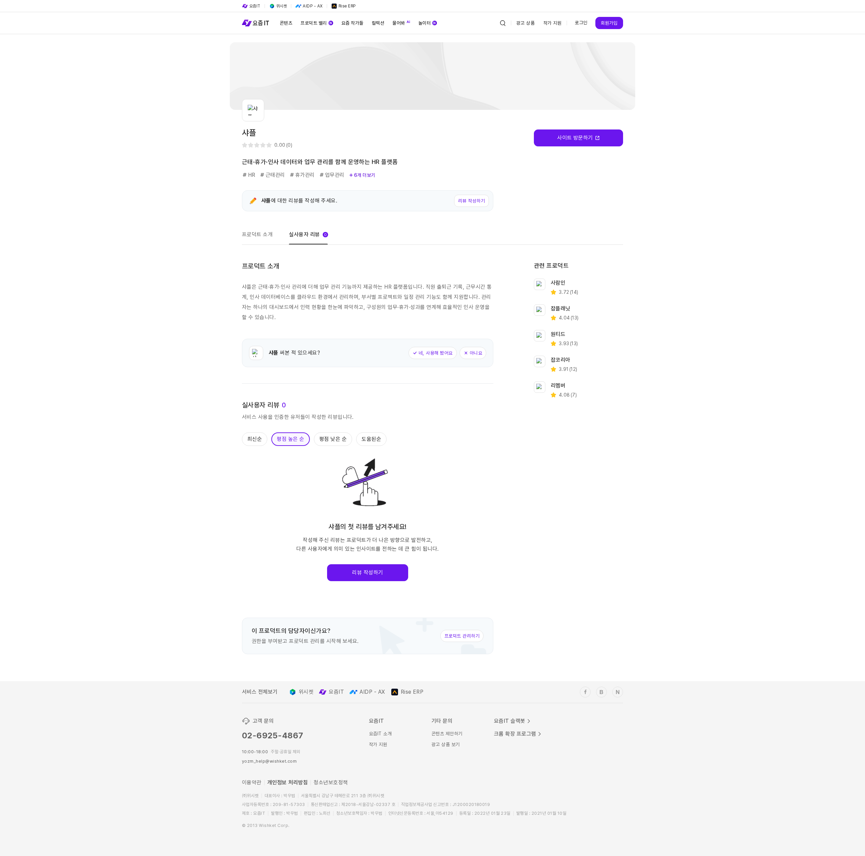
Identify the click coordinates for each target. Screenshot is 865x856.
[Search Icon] (503, 23)
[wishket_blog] (601, 692)
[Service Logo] (255, 23)
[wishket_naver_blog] (617, 692)
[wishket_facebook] (585, 692)
